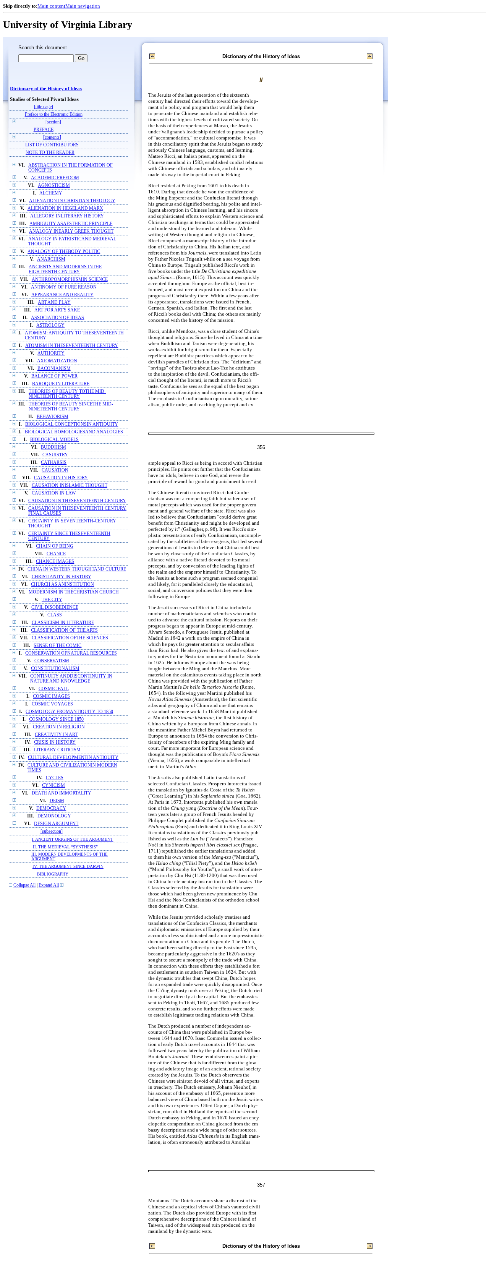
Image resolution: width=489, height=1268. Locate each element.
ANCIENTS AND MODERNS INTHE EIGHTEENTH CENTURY (65, 269)
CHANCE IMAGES (55, 561)
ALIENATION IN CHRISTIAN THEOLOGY (72, 200)
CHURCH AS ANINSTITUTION (62, 584)
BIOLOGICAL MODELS (54, 439)
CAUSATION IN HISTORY (61, 477)
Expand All (49, 885)
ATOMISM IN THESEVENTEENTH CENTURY (71, 345)
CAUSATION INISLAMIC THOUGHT (69, 485)
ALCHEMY (50, 193)
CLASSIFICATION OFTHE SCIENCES (70, 638)
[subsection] (51, 831)
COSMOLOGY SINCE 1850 (56, 719)
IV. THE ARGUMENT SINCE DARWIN (68, 866)
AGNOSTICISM (54, 185)
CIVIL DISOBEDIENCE (54, 607)
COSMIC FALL (54, 688)
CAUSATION (55, 470)
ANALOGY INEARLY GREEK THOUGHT (71, 231)
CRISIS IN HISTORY (55, 742)
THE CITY (52, 599)
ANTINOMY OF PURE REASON (64, 287)
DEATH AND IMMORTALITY (61, 793)
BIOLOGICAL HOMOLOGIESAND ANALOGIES (74, 432)
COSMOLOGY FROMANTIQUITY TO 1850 (69, 711)
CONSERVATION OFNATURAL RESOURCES (71, 653)
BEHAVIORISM (52, 416)
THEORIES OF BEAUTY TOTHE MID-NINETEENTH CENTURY (67, 394)
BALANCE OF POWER (54, 376)
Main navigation (82, 6)
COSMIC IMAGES (51, 696)
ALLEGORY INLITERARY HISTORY (67, 216)
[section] (53, 122)
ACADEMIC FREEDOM (55, 177)
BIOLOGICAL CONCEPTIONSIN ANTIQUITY (71, 424)
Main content (51, 6)
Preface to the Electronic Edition (54, 114)
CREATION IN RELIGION (59, 727)
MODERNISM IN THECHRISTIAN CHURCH (74, 592)
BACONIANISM (54, 368)
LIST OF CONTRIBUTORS (52, 145)
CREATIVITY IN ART (56, 734)
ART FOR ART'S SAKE (57, 310)
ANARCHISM (51, 259)
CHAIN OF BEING (54, 546)
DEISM (57, 800)
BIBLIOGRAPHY (52, 874)
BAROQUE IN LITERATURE (60, 383)
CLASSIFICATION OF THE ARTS (64, 630)
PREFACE (43, 129)
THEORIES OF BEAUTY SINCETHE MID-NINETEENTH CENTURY (71, 407)
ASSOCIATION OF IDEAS (57, 317)
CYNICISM (53, 785)
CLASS (54, 615)
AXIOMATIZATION (57, 360)
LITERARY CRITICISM (57, 750)
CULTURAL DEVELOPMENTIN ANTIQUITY (73, 757)
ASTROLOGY (50, 325)
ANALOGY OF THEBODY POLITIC (64, 251)
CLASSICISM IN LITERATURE (63, 622)
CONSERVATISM (51, 660)
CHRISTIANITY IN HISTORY (61, 576)
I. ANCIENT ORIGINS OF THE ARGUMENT (72, 839)
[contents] (52, 137)
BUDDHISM (53, 447)
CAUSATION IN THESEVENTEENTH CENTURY (77, 500)
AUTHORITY (51, 353)
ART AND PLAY (54, 302)
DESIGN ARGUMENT (56, 823)
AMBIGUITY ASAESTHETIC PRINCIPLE (70, 223)
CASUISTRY (55, 454)
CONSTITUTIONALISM (55, 668)
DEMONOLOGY (54, 816)
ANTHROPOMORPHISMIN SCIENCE (70, 279)
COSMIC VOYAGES (52, 704)
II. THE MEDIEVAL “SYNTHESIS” (65, 847)
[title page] (43, 106)
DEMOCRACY (51, 808)
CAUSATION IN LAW (54, 493)
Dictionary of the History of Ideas (46, 88)
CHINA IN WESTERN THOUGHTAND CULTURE (77, 569)
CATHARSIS (53, 462)
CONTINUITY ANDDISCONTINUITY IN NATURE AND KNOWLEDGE (71, 679)
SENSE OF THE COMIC (57, 645)
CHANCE (56, 553)
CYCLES (54, 777)
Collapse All (24, 885)
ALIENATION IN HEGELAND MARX (65, 208)
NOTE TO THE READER (50, 152)
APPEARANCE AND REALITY (62, 294)
